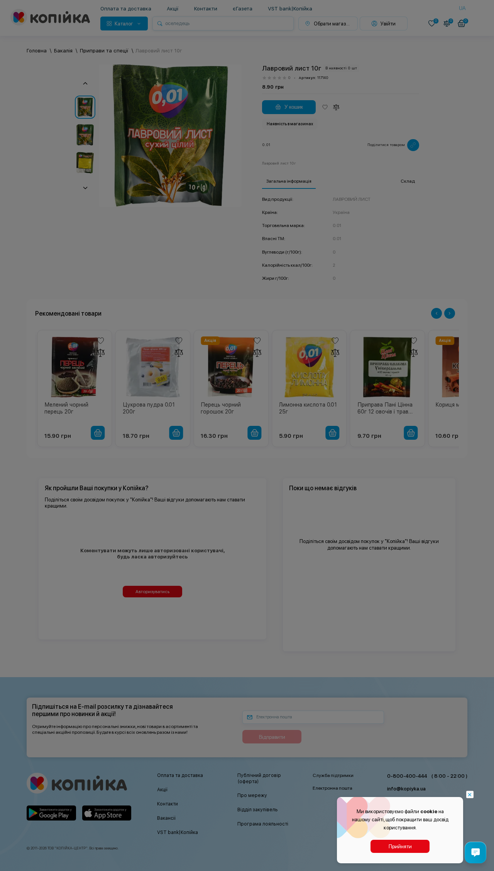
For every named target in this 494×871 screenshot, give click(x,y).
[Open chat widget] (475, 852)
